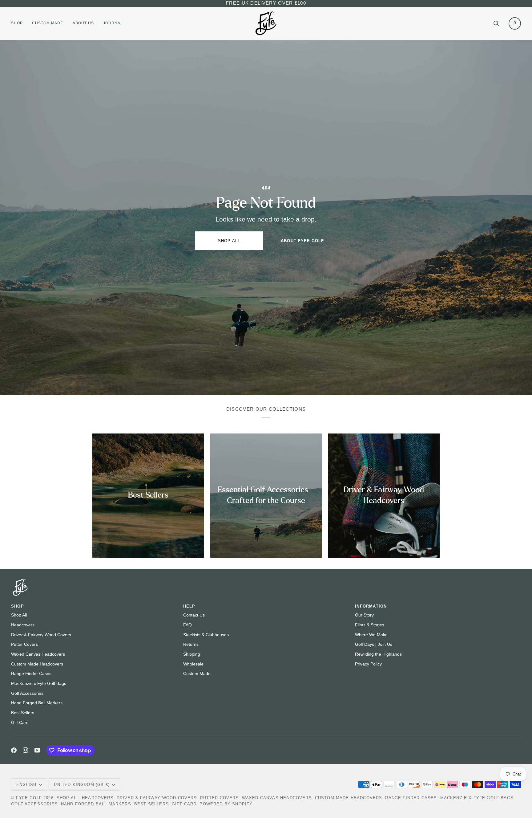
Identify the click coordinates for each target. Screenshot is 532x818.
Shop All (19, 615)
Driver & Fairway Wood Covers (41, 635)
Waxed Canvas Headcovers (38, 654)
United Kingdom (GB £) (82, 784)
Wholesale (193, 664)
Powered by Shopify (226, 804)
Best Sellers (22, 712)
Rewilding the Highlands (378, 654)
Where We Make (371, 635)
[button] (19, 23)
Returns (191, 644)
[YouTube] (37, 750)
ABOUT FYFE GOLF (302, 240)
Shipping (191, 654)
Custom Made (197, 673)
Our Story (364, 615)
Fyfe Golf (29, 798)
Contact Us (194, 615)
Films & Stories (369, 625)
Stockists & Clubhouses (206, 635)
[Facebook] (14, 750)
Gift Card (20, 722)
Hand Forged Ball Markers (36, 703)
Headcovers (22, 625)
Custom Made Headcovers (37, 664)
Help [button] (189, 606)
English (26, 784)
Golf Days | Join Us (373, 644)
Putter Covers (24, 644)
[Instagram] (25, 750)
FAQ (187, 625)
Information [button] (371, 606)
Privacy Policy (368, 664)
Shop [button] (17, 606)
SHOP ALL (229, 240)
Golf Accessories (27, 693)
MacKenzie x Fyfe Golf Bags (38, 683)
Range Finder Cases (31, 673)
